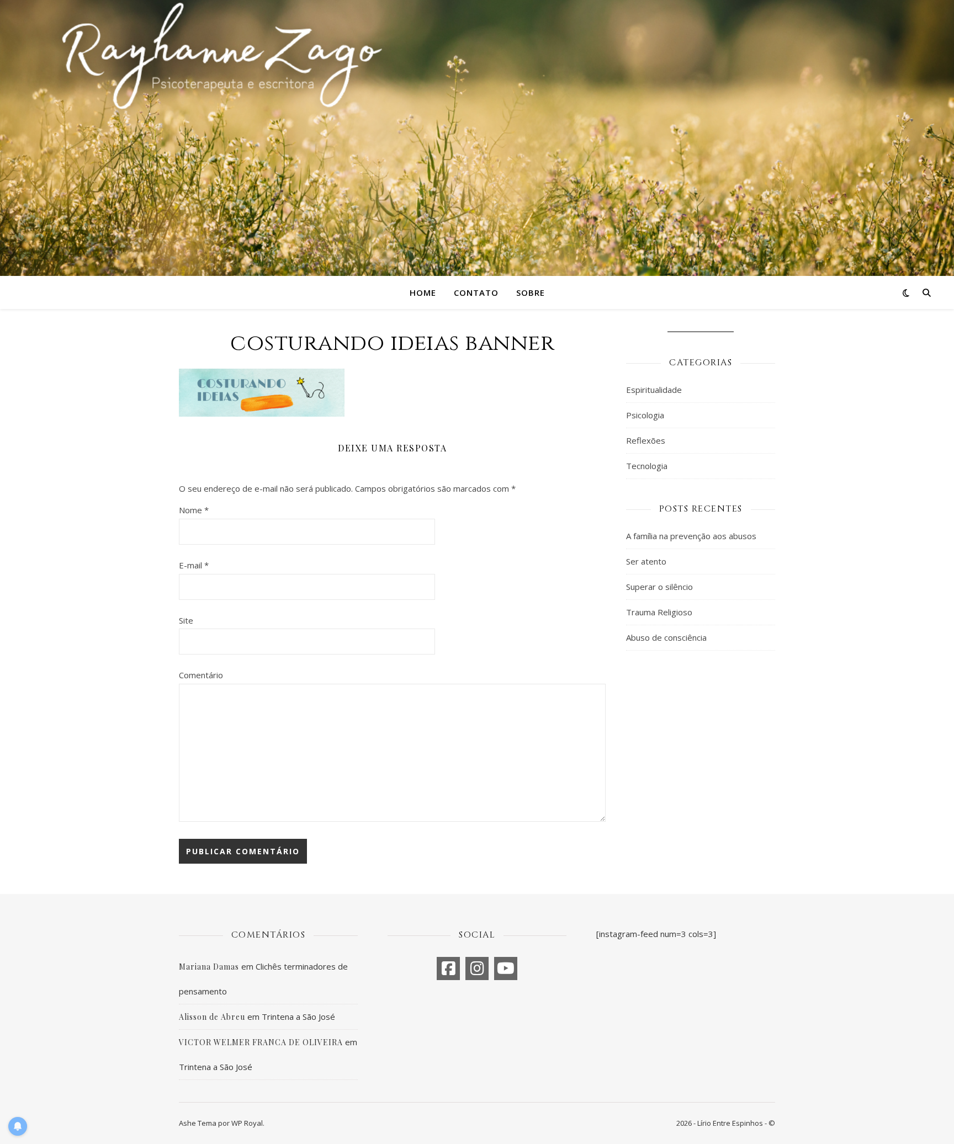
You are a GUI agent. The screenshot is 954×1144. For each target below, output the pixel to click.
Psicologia (645, 415)
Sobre (530, 292)
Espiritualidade (654, 389)
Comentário (201, 674)
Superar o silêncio (659, 586)
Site (186, 620)
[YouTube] (505, 968)
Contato (476, 292)
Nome (194, 509)
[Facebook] (448, 968)
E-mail (194, 565)
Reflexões (645, 440)
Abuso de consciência (666, 637)
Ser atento (646, 561)
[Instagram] (477, 968)
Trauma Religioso (659, 612)
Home (423, 292)
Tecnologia (646, 465)
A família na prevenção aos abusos (691, 535)
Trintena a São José (298, 1016)
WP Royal (247, 1123)
